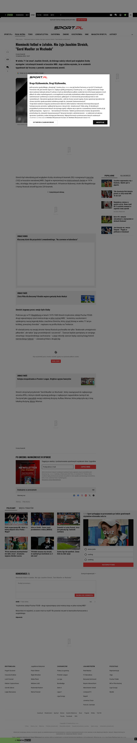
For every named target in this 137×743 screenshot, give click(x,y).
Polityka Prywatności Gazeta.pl (57, 118)
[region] (68, 100)
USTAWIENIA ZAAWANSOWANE (43, 122)
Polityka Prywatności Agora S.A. (80, 118)
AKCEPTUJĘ (100, 122)
